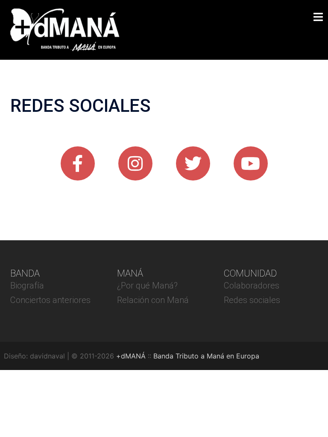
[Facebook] (78, 163)
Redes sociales (252, 300)
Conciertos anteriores (50, 300)
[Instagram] (135, 163)
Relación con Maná (153, 300)
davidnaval (47, 356)
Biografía (27, 285)
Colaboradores (251, 285)
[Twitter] (193, 163)
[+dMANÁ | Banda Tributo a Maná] (65, 29)
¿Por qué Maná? (147, 285)
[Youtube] (251, 163)
